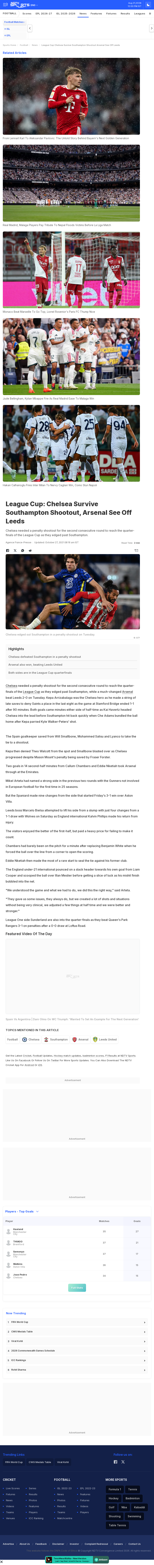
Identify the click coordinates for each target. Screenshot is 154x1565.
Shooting (115, 1516)
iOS (40, 1064)
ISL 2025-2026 (65, 13)
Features (96, 13)
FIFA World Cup (19, 1322)
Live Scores (13, 1488)
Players (33, 1512)
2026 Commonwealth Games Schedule (33, 1350)
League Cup (31, 692)
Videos (10, 1506)
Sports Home (9, 45)
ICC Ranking (36, 1518)
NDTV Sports (128, 1055)
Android (29, 1064)
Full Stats (77, 1287)
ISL (8, 29)
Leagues (139, 13)
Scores (27, 13)
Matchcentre (64, 1518)
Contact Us (134, 1544)
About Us (25, 1544)
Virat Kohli (17, 1341)
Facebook (25, 1060)
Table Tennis (117, 1525)
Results (125, 13)
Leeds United (108, 1039)
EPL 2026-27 (44, 13)
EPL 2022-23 (87, 1488)
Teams (10, 1512)
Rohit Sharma (18, 1369)
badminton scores (93, 1055)
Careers (118, 1544)
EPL (9, 35)
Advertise (8, 1544)
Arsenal (127, 692)
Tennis (132, 1489)
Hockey (114, 1498)
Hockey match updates (67, 1055)
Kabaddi (139, 1507)
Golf (111, 1507)
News (83, 13)
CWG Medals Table (22, 1331)
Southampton (59, 1039)
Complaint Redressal (96, 1544)
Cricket (27, 1055)
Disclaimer (58, 1544)
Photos (33, 1500)
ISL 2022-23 (64, 1488)
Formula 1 (115, 1489)
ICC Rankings (18, 1360)
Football (10, 13)
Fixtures (111, 13)
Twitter (55, 1060)
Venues (10, 1518)
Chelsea (11, 686)
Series (32, 1488)
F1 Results (111, 1055)
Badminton (133, 1498)
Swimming (134, 1516)
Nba (124, 1507)
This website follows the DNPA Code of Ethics (52, 1550)
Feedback (41, 1544)
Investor (74, 1544)
